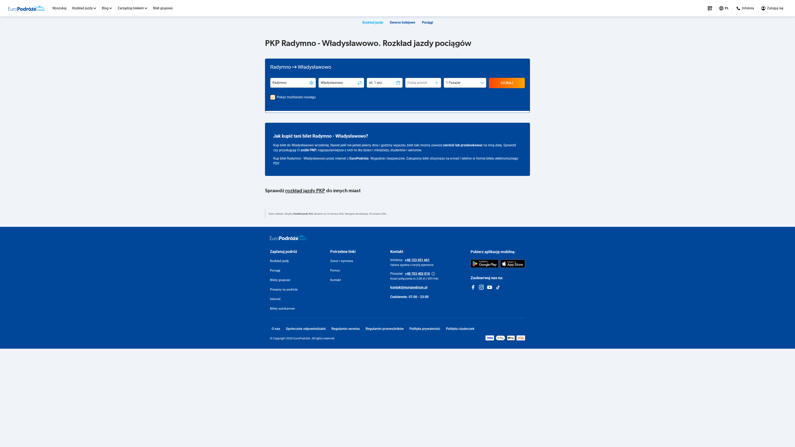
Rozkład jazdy (82, 8)
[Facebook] (473, 287)
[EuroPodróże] (288, 237)
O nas (276, 329)
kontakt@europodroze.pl (408, 287)
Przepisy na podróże (284, 289)
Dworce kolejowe (402, 22)
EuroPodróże (359, 158)
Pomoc (335, 270)
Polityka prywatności (425, 329)
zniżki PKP (308, 150)
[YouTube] (489, 287)
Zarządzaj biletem (131, 8)
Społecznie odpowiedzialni (306, 329)
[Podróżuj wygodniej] (709, 8)
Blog (105, 8)
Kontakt (335, 280)
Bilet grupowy (163, 8)
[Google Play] (485, 264)
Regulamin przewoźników (385, 329)
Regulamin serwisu (345, 329)
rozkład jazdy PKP (305, 190)
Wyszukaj (59, 8)
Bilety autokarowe (282, 308)
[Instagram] (481, 287)
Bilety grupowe (280, 280)
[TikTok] (497, 287)
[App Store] (512, 264)
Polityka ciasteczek (460, 329)
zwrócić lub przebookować (463, 145)
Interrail (275, 299)
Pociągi (427, 22)
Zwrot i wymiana (341, 261)
